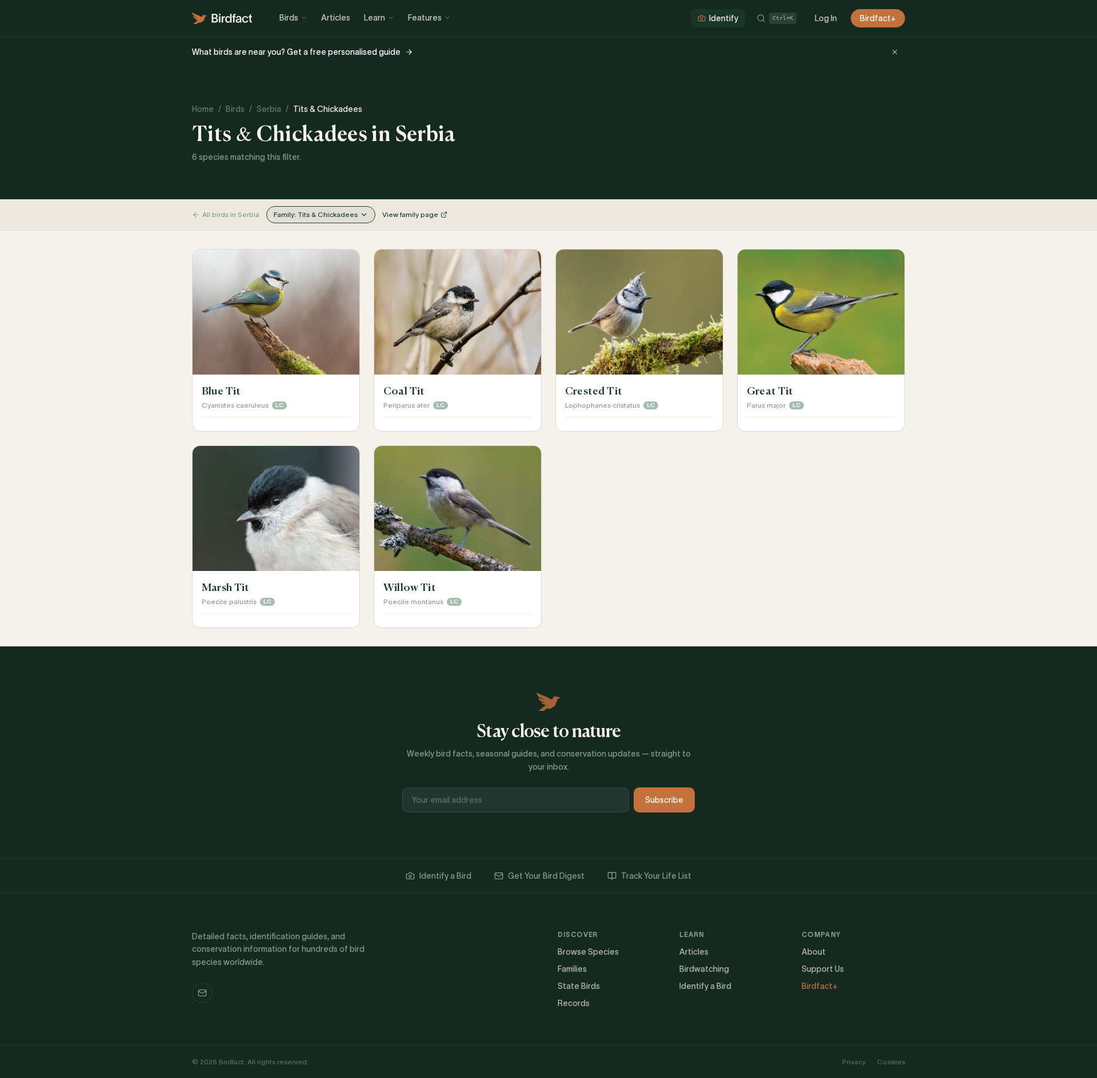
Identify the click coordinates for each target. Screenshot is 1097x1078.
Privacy (854, 1061)
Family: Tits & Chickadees (316, 214)
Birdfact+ (878, 18)
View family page (410, 214)
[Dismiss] (894, 52)
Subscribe (664, 800)
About (814, 951)
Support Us (823, 969)
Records (574, 1003)
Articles (335, 17)
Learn (374, 17)
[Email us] (202, 993)
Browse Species (588, 951)
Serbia (269, 109)
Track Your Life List (656, 875)
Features (425, 17)
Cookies (891, 1061)
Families (572, 969)
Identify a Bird (445, 875)
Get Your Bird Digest (546, 875)
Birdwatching (704, 969)
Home (203, 109)
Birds (288, 17)
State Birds (579, 986)
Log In (826, 18)
